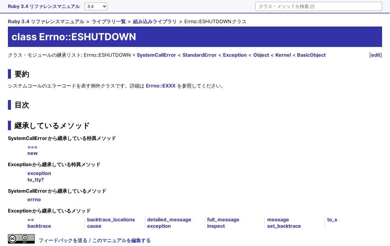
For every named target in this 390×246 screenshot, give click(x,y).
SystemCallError (156, 55)
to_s (332, 219)
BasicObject (311, 55)
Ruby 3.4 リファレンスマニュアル (44, 6)
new (32, 153)
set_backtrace (284, 226)
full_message (223, 219)
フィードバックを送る (63, 240)
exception (39, 173)
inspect (216, 226)
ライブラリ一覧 (109, 21)
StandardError (200, 55)
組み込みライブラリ (155, 21)
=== (32, 147)
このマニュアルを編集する (121, 240)
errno (34, 199)
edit (375, 55)
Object (261, 55)
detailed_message (169, 219)
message (278, 219)
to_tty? (35, 179)
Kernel (283, 55)
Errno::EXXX (161, 86)
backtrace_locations (111, 219)
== (30, 219)
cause (94, 226)
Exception (235, 55)
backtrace (39, 226)
